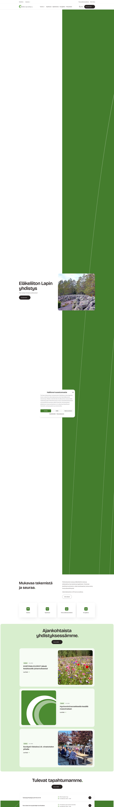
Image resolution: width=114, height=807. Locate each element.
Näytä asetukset (68, 410)
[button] (73, 392)
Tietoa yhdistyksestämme (83, 1)
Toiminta (42, 6)
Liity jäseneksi (88, 6)
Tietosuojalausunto (60, 413)
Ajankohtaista (55, 6)
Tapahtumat (49, 6)
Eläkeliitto (21, 1)
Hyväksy (46, 410)
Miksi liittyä (92, 1)
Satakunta (27, 1)
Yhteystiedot (69, 6)
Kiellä (57, 410)
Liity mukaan (67, 596)
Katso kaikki (56, 642)
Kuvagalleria (62, 6)
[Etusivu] (26, 6)
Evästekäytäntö (52, 413)
